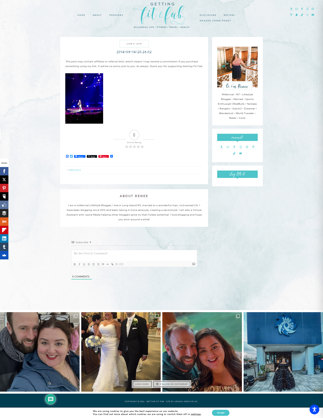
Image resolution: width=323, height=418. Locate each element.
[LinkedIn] (4, 238)
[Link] (112, 264)
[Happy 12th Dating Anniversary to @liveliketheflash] (202, 352)
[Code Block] (107, 264)
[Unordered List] (98, 264)
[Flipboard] (4, 230)
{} (117, 264)
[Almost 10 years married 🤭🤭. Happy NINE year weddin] (121, 352)
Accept (220, 412)
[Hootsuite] (4, 196)
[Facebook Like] (4, 205)
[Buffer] (4, 213)
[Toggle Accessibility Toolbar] (314, 409)
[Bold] (74, 264)
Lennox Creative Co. (186, 401)
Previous (75, 170)
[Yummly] (4, 221)
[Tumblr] (4, 247)
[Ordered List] (93, 264)
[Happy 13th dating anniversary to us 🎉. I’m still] (40, 352)
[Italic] (79, 264)
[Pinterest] (4, 188)
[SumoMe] (4, 255)
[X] (4, 179)
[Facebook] (4, 171)
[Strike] (88, 264)
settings (196, 414)
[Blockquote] (103, 264)
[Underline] (84, 264)
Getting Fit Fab (161, 14)
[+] (121, 264)
